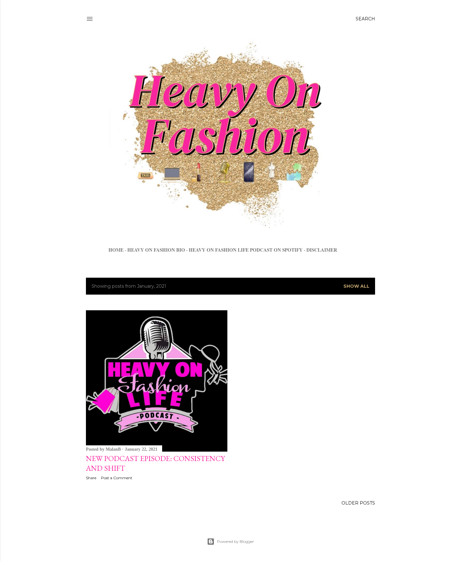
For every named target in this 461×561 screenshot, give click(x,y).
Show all (356, 286)
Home (116, 249)
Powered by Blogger (235, 541)
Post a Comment (116, 477)
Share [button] (91, 477)
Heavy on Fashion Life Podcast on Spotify (246, 249)
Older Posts (358, 503)
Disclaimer (321, 249)
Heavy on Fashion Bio (156, 249)
